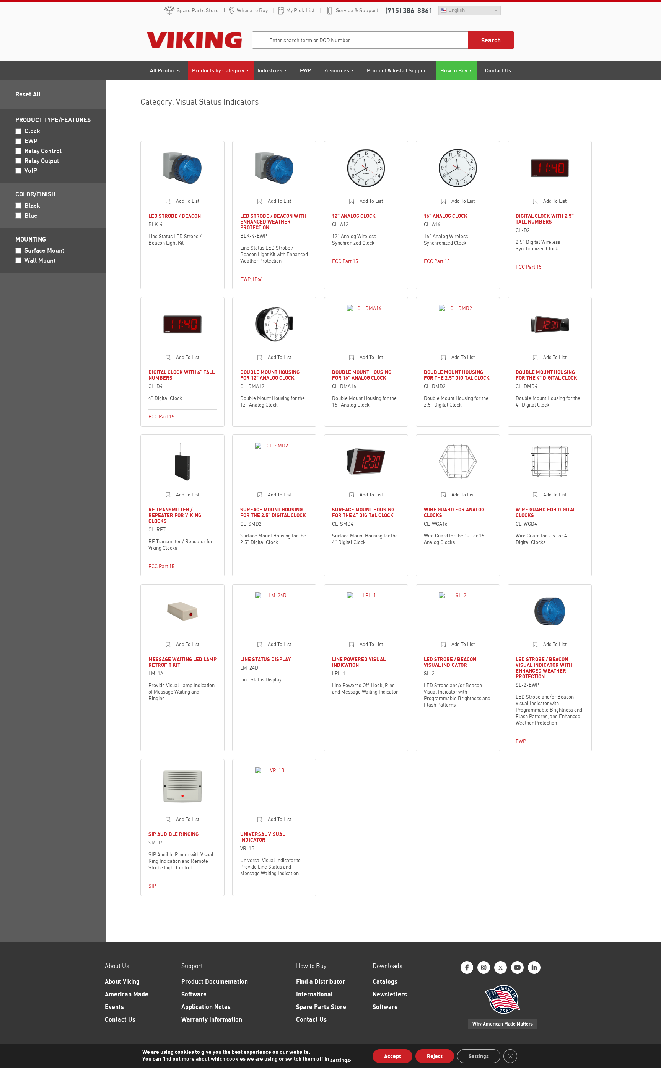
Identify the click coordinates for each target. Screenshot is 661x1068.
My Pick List (300, 10)
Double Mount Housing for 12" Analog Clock (270, 375)
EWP (305, 70)
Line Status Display (265, 659)
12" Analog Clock (354, 216)
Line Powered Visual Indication (359, 662)
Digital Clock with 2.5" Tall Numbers (545, 219)
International (314, 994)
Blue (30, 215)
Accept (392, 1056)
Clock (32, 131)
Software (194, 994)
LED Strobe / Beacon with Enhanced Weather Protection (273, 221)
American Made (126, 994)
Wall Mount (39, 260)
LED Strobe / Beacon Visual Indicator (450, 662)
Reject (435, 1056)
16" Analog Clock (445, 216)
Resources (336, 70)
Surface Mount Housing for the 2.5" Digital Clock (273, 512)
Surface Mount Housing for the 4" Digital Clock (363, 512)
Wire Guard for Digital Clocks (546, 512)
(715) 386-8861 (409, 10)
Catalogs (385, 981)
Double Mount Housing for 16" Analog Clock (361, 375)
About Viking (122, 981)
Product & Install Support (397, 70)
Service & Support (357, 10)
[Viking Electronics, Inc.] (190, 40)
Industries (269, 70)
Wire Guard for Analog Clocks (454, 512)
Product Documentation (214, 981)
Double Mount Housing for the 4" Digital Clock (546, 375)
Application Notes (206, 1007)
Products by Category (218, 70)
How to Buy (453, 70)
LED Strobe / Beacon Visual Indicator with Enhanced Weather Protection (544, 667)
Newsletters (390, 994)
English (456, 10)
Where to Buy (252, 10)
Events (114, 1007)
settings (340, 1060)
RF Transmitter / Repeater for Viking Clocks (174, 515)
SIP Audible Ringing (173, 834)
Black (32, 205)
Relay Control (43, 151)
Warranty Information (211, 1019)
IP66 (258, 279)
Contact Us (498, 70)
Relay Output (41, 161)
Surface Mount (44, 250)
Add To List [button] (187, 201)
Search (491, 40)
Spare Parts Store (197, 10)
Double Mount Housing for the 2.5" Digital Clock (457, 375)
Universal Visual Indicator (262, 837)
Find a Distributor (320, 981)
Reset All (28, 94)
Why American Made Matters (502, 1024)
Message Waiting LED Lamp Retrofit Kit (182, 662)
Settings (479, 1056)
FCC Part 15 (345, 261)
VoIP (30, 170)
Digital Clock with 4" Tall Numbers (181, 375)
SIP (152, 886)
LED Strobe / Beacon (174, 216)
